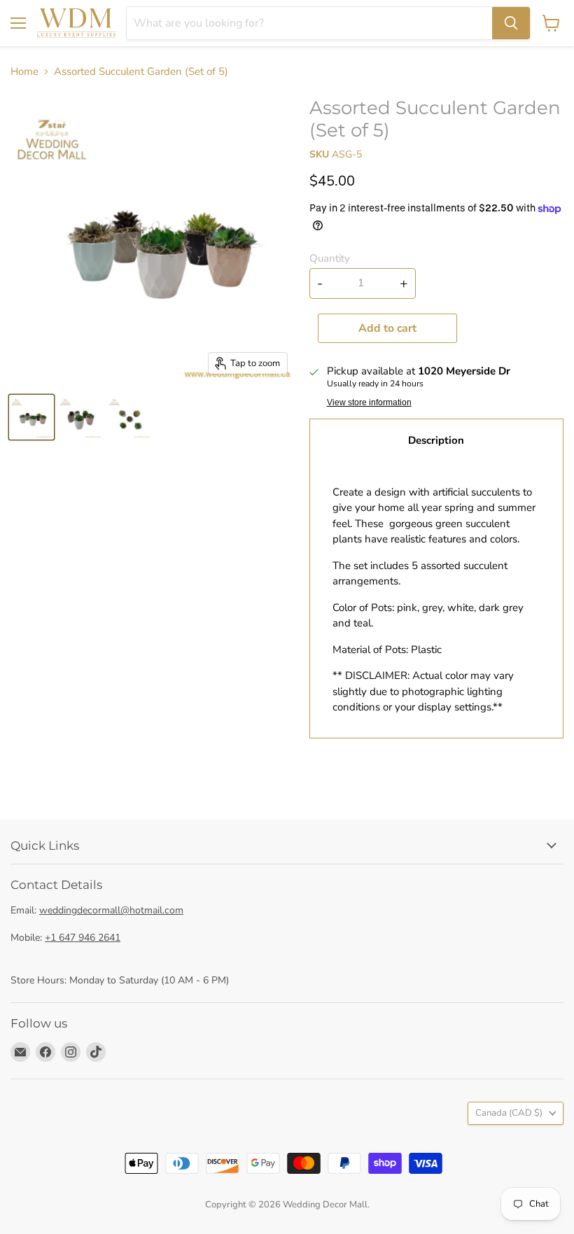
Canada (508, 1113)
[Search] (511, 23)
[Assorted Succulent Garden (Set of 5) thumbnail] (31, 417)
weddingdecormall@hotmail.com (111, 910)
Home (24, 72)
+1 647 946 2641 (82, 937)
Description (436, 440)
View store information (369, 402)
